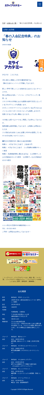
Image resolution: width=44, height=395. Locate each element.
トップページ (8, 277)
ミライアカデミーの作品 (33, 279)
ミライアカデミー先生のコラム (15, 279)
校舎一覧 (32, 277)
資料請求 (24, 281)
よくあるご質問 (15, 281)
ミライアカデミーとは (20, 277)
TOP (3, 23)
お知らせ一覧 (11, 23)
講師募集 (31, 281)
